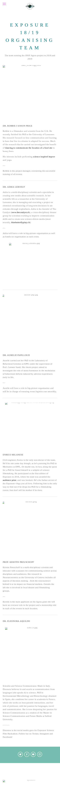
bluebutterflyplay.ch (20, 222)
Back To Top (30, 768)
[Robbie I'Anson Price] (26, 754)
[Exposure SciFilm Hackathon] (39, 754)
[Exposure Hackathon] (20, 754)
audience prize (9, 480)
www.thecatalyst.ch (20, 212)
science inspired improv (44, 157)
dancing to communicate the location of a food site (28, 148)
